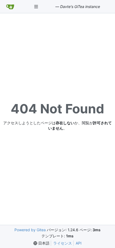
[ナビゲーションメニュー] (36, 6)
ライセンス (62, 243)
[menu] (41, 243)
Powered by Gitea (30, 230)
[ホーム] (10, 6)
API (79, 243)
